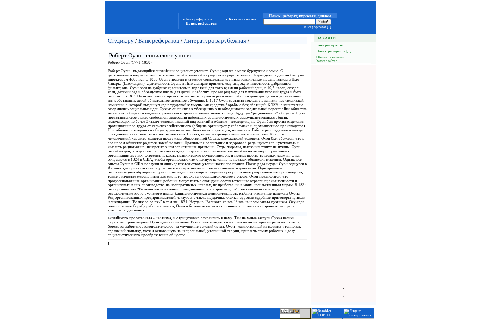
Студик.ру (121, 40)
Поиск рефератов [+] (316, 27)
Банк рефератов (158, 40)
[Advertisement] (190, 47)
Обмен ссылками (330, 57)
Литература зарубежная (215, 40)
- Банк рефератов (197, 19)
